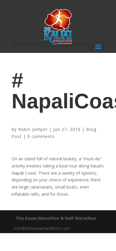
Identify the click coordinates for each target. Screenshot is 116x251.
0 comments (41, 136)
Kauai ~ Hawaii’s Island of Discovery (47, 120)
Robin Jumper (33, 129)
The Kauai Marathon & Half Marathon (55, 218)
